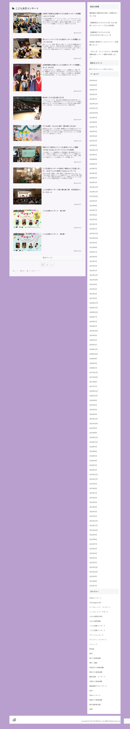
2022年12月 (93, 233)
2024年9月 (93, 154)
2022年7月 (93, 252)
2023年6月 (93, 215)
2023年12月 (93, 187)
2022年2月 (93, 266)
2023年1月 (93, 229)
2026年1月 (93, 99)
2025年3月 (93, 141)
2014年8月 (93, 451)
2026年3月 (93, 89)
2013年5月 (93, 502)
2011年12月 (93, 567)
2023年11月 (93, 192)
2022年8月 (93, 247)
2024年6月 (93, 164)
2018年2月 (93, 368)
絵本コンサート (95, 695)
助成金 (91, 649)
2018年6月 (93, 363)
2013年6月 (93, 497)
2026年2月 (93, 94)
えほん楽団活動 (95, 621)
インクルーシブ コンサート (99, 607)
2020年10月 (93, 312)
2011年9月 (93, 576)
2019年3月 (93, 340)
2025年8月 (93, 122)
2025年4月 (93, 136)
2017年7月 (93, 386)
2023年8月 (93, 205)
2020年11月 (93, 307)
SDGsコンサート (95, 598)
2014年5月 (93, 456)
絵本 (91, 690)
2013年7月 (93, 493)
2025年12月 (93, 103)
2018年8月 (93, 358)
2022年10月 (93, 238)
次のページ (47, 257)
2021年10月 (93, 280)
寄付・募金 (93, 663)
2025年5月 (93, 131)
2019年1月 (93, 344)
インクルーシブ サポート (98, 612)
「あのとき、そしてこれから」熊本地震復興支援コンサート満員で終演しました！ (103, 54)
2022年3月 (93, 261)
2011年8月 (93, 581)
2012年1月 (93, 562)
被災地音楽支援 (95, 704)
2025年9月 (93, 117)
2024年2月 (93, 182)
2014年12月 (93, 437)
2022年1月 (93, 270)
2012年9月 (93, 535)
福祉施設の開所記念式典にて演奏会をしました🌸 (103, 14)
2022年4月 (93, 256)
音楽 (91, 709)
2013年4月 (93, 507)
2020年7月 (93, 317)
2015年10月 (93, 423)
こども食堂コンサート (97, 626)
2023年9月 (93, 201)
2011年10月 (93, 572)
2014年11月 (93, 442)
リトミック (93, 644)
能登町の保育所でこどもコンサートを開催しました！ (103, 43)
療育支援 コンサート (98, 676)
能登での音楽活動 (95, 700)
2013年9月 (93, 484)
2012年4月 (93, 553)
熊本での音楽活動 (95, 672)
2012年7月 (93, 544)
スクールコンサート (96, 635)
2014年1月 (93, 470)
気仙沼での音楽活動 (96, 667)
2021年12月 (93, 275)
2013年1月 (93, 516)
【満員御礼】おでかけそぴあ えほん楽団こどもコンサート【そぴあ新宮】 (103, 24)
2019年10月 (93, 331)
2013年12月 (93, 474)
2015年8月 (93, 433)
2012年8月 (93, 539)
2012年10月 (93, 530)
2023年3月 (93, 219)
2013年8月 (93, 488)
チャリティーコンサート (98, 639)
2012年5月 (93, 548)
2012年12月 (93, 521)
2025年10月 (93, 113)
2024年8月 (93, 159)
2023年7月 (93, 210)
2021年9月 (93, 284)
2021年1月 (93, 298)
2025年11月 (93, 108)
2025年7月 (93, 127)
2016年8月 (93, 400)
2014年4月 (93, 460)
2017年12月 (93, 372)
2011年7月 (93, 586)
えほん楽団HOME (95, 616)
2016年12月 (93, 391)
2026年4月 (93, 85)
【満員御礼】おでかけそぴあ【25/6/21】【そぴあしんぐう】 (100, 33)
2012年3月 (93, 558)
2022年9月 (93, 242)
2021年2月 (93, 294)
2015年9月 (93, 428)
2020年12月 (93, 303)
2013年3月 (93, 511)
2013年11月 (93, 479)
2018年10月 (93, 354)
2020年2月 (93, 321)
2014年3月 (93, 465)
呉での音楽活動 (95, 658)
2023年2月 (93, 224)
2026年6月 (93, 80)
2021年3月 (93, 289)
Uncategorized (95, 602)
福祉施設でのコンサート (98, 686)
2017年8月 (93, 382)
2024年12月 (93, 150)
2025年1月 (93, 145)
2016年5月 (93, 409)
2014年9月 (93, 447)
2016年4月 (93, 414)
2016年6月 (93, 405)
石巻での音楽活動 (95, 681)
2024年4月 (93, 173)
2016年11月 (93, 395)
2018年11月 (93, 349)
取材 (91, 653)
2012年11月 (93, 525)
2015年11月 (93, 419)
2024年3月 (93, 178)
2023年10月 (93, 196)
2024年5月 (93, 168)
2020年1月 (93, 326)
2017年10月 (93, 377)
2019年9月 (93, 335)
